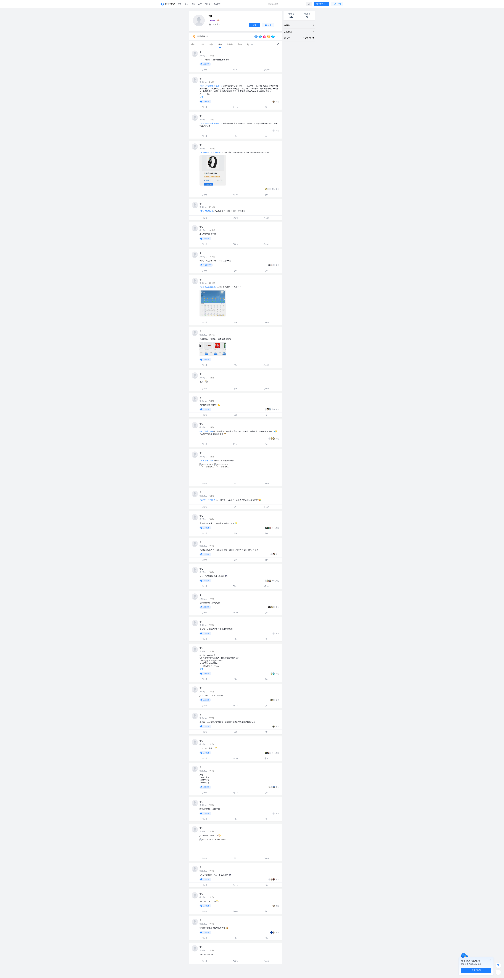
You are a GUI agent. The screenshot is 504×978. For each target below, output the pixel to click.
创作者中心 (320, 4)
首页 (180, 4)
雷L (201, 52)
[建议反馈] (498, 965)
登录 (337, 4)
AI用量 (207, 4)
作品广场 (217, 4)
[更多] (498, 972)
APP (200, 4)
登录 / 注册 (476, 970)
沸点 (186, 4)
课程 (193, 4)
